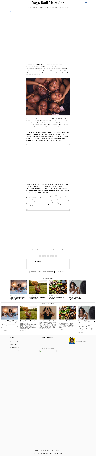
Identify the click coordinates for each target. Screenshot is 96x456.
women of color (60, 271)
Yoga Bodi (38, 261)
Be (76, 338)
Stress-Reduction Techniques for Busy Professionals (38, 298)
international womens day (46, 271)
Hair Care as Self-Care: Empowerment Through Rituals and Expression (77, 298)
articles (33, 271)
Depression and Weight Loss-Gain (48, 320)
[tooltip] (80, 3)
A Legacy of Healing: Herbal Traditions (56, 298)
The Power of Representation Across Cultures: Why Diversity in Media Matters (18, 298)
